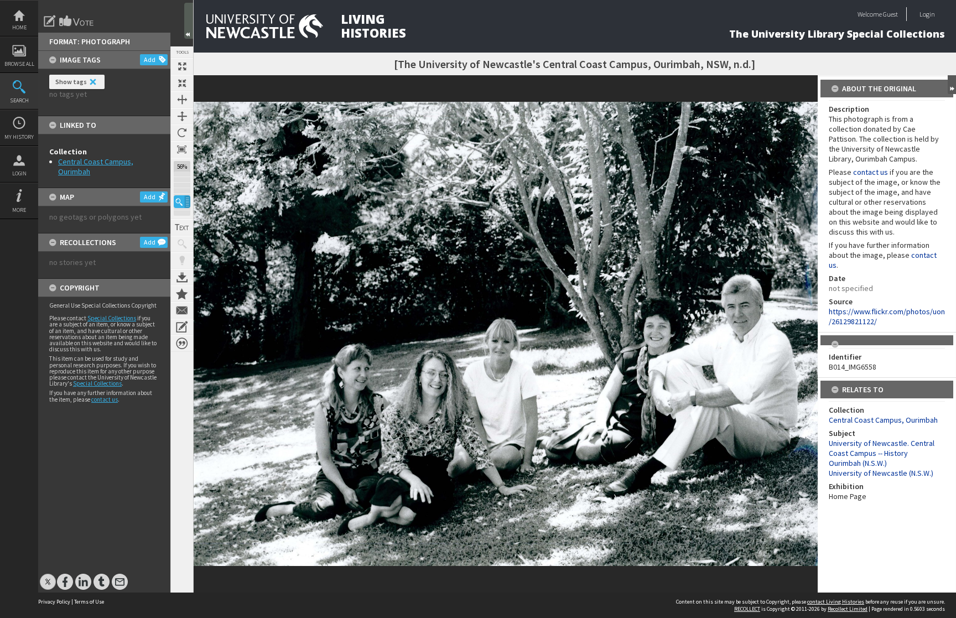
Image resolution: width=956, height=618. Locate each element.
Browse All (19, 63)
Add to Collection (182, 293)
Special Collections (111, 318)
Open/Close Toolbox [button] (188, 21)
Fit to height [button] (182, 116)
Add (149, 59)
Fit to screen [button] (182, 83)
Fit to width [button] (182, 99)
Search (19, 100)
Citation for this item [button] (182, 343)
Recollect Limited (847, 608)
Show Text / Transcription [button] (182, 227)
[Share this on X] (48, 576)
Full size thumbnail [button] (182, 66)
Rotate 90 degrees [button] (182, 132)
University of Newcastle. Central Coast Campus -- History (881, 448)
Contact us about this (182, 310)
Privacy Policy (54, 601)
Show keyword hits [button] (182, 244)
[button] (182, 201)
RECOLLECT (747, 608)
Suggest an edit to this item (50, 21)
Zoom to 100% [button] (182, 149)
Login (19, 173)
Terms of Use (89, 601)
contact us (104, 399)
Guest (890, 14)
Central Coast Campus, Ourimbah (883, 420)
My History (19, 137)
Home (19, 27)
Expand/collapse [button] (952, 84)
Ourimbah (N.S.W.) (858, 463)
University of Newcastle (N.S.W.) (881, 473)
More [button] (19, 210)
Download (182, 277)
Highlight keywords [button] (182, 260)
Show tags (71, 81)
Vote (77, 21)
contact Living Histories (835, 601)
